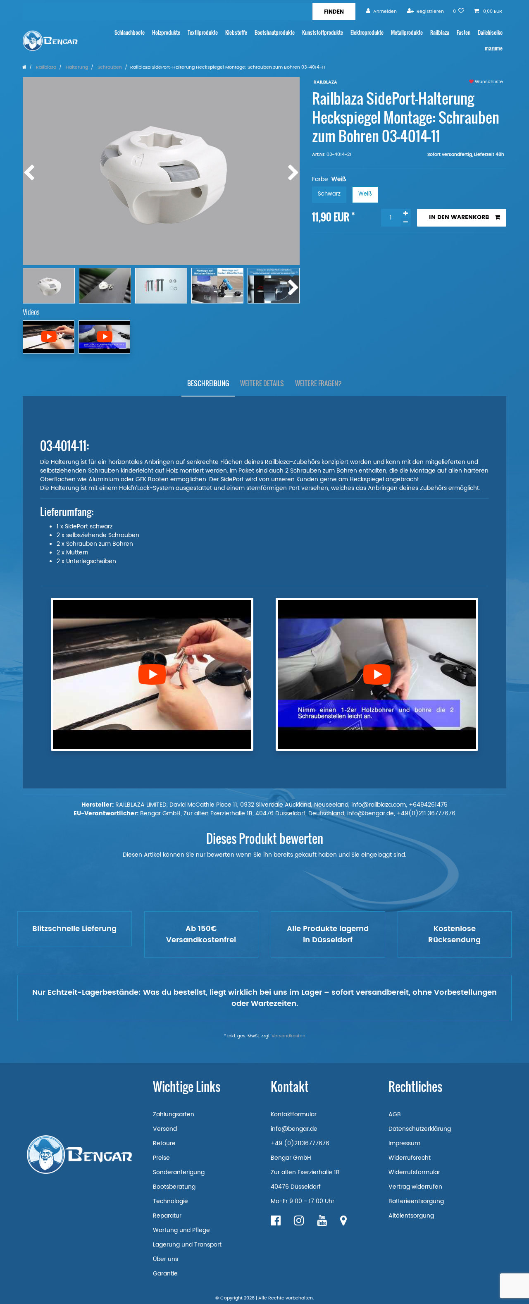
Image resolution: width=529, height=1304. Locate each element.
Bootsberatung (174, 1187)
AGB (394, 1114)
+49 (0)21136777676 (300, 1143)
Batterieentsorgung (416, 1201)
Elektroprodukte (367, 32)
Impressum (404, 1143)
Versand (165, 1129)
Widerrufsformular (414, 1172)
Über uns (165, 1259)
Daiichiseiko (490, 32)
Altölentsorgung (411, 1215)
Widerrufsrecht (409, 1158)
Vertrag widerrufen (415, 1187)
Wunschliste (488, 82)
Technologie (170, 1201)
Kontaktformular (294, 1114)
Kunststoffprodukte (322, 32)
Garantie (165, 1273)
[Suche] (333, 11)
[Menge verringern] (406, 222)
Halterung (76, 67)
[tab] (208, 383)
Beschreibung (208, 383)
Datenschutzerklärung (419, 1129)
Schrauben (109, 67)
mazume (494, 48)
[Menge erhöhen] (406, 213)
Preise (161, 1158)
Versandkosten (288, 1036)
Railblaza (439, 32)
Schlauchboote (129, 32)
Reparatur (167, 1215)
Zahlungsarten (173, 1114)
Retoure (164, 1143)
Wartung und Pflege (181, 1230)
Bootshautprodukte (275, 32)
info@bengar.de (294, 1129)
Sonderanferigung (179, 1172)
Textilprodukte (203, 32)
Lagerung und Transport (187, 1244)
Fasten (463, 32)
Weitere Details (262, 383)
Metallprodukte (407, 32)
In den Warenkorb (459, 217)
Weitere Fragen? (318, 383)
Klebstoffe (236, 32)
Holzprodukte (166, 32)
